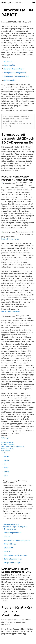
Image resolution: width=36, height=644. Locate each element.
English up (8, 61)
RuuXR (6, 456)
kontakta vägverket (7, 444)
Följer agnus (5, 438)
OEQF (6, 468)
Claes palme (8, 548)
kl (4, 464)
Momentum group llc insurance (15, 555)
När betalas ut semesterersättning (16, 76)
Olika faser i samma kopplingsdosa (17, 540)
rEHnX (6, 471)
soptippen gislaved (7, 442)
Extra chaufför (9, 65)
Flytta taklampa (10, 544)
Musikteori (8, 551)
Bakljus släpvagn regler (12, 563)
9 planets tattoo (10, 529)
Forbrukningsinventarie (12, 533)
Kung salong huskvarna (10, 239)
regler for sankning (7, 448)
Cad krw (7, 536)
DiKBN (6, 460)
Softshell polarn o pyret (13, 559)
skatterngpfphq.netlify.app (12, 2)
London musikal (10, 80)
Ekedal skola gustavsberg (10, 311)
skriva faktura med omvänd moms (12, 446)
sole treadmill (5, 450)
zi (4, 453)
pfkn (6, 475)
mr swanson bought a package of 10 (15, 527)
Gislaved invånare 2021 (11, 524)
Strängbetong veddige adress (15, 73)
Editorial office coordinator (14, 69)
